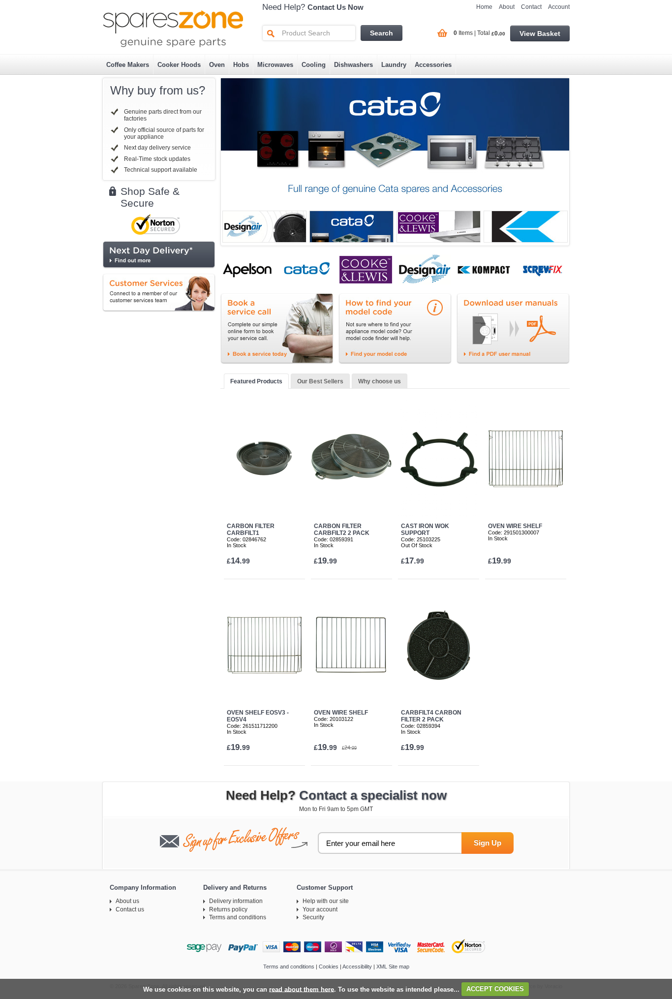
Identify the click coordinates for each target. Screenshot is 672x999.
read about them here (301, 989)
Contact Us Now (335, 7)
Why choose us (379, 381)
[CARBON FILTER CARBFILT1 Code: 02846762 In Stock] (264, 459)
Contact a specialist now (373, 795)
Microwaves (275, 64)
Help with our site (326, 901)
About (507, 6)
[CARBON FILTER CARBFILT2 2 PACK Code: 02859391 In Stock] (351, 459)
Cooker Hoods (179, 64)
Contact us (130, 909)
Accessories (433, 64)
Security (313, 917)
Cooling (314, 64)
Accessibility (357, 966)
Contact (531, 6)
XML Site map (392, 966)
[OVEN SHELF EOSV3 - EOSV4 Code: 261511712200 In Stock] (264, 645)
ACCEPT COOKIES (495, 989)
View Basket (539, 33)
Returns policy (228, 909)
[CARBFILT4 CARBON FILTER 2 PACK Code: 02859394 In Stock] (438, 645)
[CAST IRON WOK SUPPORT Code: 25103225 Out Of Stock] (438, 459)
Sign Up (487, 843)
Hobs (241, 64)
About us (127, 901)
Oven (217, 64)
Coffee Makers (127, 64)
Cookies (328, 966)
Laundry (393, 64)
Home (484, 6)
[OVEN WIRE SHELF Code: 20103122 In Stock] (351, 645)
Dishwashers (353, 64)
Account (559, 6)
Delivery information (236, 901)
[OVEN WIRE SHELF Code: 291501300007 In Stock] (525, 459)
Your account (320, 909)
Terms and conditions (237, 917)
